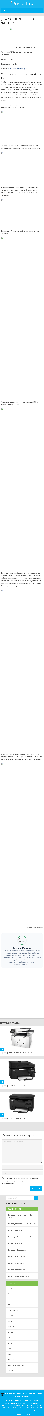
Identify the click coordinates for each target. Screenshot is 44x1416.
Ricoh (10, 1338)
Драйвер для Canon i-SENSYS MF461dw (22, 1224)
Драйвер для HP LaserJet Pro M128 (15, 1086)
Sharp (10, 1349)
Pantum (10, 1332)
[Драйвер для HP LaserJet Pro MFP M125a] (22, 1103)
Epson (10, 1299)
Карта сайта (18, 1414)
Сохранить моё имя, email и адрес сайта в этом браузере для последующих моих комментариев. (20, 1180)
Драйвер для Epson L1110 (17, 1230)
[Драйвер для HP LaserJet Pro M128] (22, 1070)
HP (9, 1305)
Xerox (10, 1354)
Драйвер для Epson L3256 (17, 1270)
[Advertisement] (22, 992)
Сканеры (11, 1371)
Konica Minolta (13, 1310)
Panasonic (11, 1327)
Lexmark (10, 1321)
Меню (6, 11)
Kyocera (10, 1316)
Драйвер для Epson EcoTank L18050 (20, 1237)
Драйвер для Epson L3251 (17, 1263)
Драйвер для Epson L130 (16, 1243)
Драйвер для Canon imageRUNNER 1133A (20, 1216)
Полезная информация (16, 1365)
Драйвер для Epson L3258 (17, 1256)
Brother (10, 1288)
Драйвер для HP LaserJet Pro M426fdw (17, 1053)
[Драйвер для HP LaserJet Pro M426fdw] (22, 1037)
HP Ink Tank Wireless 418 (17, 69)
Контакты (26, 1414)
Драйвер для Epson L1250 (17, 1250)
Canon (10, 1294)
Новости (11, 1360)
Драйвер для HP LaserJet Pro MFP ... (15, 1118)
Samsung (11, 1343)
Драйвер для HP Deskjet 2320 (18, 1276)
